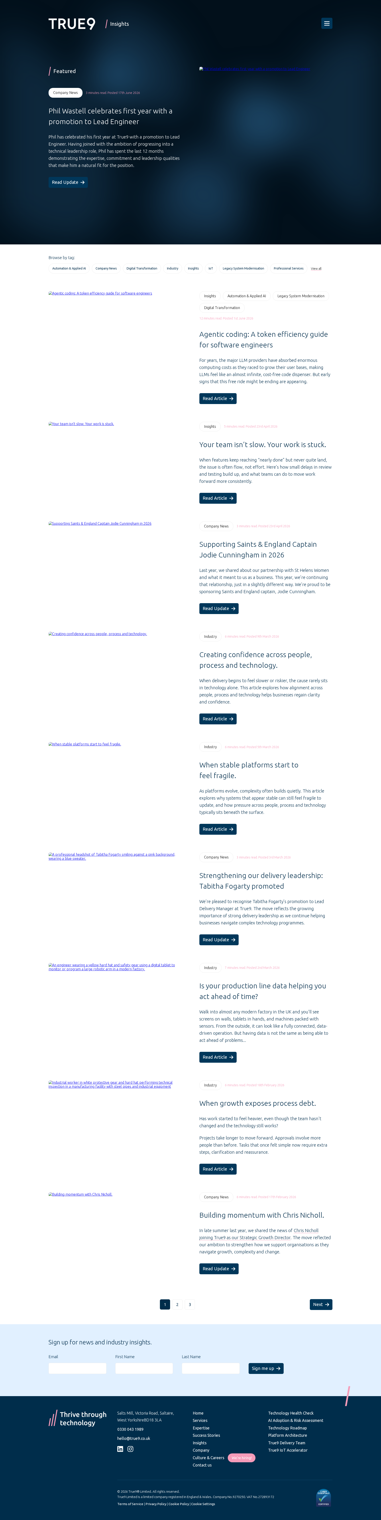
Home (198, 1413)
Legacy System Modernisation (300, 296)
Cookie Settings (203, 1504)
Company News (65, 93)
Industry (210, 636)
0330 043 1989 (130, 1429)
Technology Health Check (291, 1413)
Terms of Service (130, 1504)
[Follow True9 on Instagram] (130, 1449)
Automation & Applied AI (247, 296)
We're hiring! (242, 1458)
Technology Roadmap (287, 1428)
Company (201, 1450)
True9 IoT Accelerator (288, 1450)
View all (316, 268)
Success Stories (206, 1435)
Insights (210, 296)
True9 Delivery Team (286, 1443)
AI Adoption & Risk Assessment (295, 1420)
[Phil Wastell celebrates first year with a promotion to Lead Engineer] (254, 147)
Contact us (202, 1465)
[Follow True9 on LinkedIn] (120, 1449)
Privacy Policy (155, 1504)
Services (200, 1420)
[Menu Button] (326, 23)
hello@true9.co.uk (133, 1438)
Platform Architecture (287, 1435)
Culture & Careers (208, 1457)
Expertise (201, 1428)
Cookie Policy (179, 1504)
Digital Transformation (222, 308)
